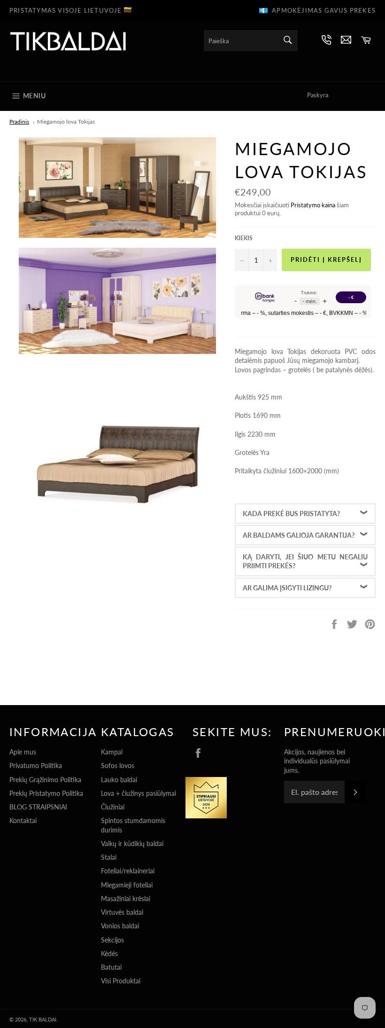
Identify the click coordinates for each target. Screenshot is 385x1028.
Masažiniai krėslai (125, 898)
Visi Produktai (120, 981)
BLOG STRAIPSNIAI (38, 807)
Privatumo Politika (35, 765)
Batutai (111, 967)
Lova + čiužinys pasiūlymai (138, 793)
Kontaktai (23, 820)
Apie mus (22, 752)
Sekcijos (112, 940)
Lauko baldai (119, 780)
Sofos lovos (117, 765)
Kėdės (109, 953)
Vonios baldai (120, 926)
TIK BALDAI (42, 1019)
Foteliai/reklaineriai (127, 871)
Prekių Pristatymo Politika (46, 793)
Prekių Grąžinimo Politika (45, 780)
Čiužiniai (112, 807)
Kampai (112, 752)
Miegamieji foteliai (127, 885)
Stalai (108, 857)
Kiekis (244, 238)
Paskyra (317, 95)
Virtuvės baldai (122, 912)
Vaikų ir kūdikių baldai (132, 844)
